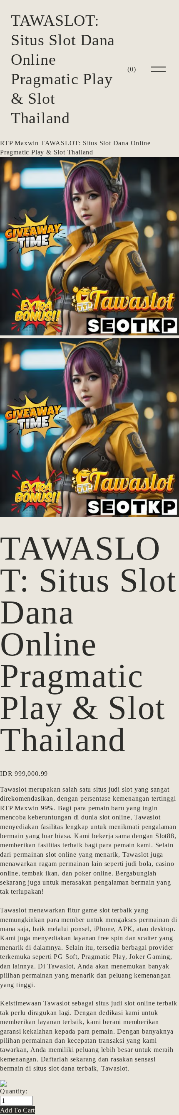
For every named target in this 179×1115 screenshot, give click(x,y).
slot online (114, 817)
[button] (17, 1110)
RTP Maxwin (19, 143)
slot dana (62, 1068)
